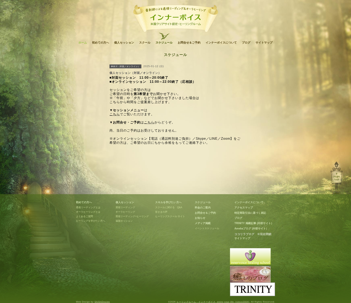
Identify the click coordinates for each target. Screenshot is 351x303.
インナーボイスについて (221, 42)
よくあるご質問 (84, 216)
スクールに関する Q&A (168, 207)
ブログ (246, 42)
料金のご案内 (203, 207)
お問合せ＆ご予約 (189, 42)
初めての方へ (100, 42)
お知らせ (200, 217)
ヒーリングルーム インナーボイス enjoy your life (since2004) (213, 302)
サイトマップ (264, 42)
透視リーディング (125, 207)
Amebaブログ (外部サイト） (251, 228)
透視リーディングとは (88, 207)
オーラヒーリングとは (88, 211)
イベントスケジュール (207, 228)
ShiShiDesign (102, 302)
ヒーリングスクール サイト (170, 216)
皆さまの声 (161, 211)
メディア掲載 (203, 223)
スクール (145, 42)
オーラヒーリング (125, 211)
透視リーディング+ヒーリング (132, 216)
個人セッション (124, 42)
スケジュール (164, 42)
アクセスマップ (243, 207)
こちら (114, 114)
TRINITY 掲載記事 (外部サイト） (254, 223)
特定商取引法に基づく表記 (250, 212)
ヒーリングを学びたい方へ (90, 220)
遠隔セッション (124, 220)
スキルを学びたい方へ (168, 202)
